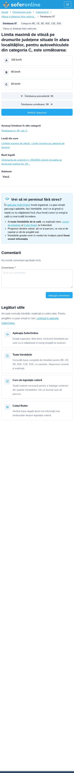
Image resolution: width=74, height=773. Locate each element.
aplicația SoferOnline (18, 204)
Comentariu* (8, 267)
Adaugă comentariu (59, 295)
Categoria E (42, 12)
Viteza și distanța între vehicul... (18, 16)
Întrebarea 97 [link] (47, 16)
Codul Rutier (30, 225)
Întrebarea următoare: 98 (35, 104)
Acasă (4, 12)
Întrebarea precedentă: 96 (39, 96)
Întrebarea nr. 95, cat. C (14, 130)
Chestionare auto (22, 12)
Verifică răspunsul (37, 112)
